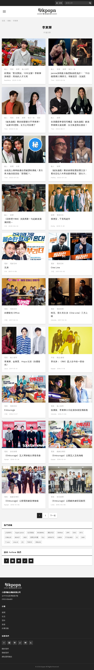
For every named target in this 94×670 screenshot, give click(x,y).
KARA (60, 537)
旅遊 (3, 624)
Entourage (9, 410)
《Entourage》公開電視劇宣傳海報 (21, 500)
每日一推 (72, 69)
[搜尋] (90, 3)
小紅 (52, 271)
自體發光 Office (12, 312)
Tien (52, 80)
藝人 (6, 69)
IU (77, 537)
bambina (7, 80)
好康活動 (5, 628)
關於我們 (5, 649)
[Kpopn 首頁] (47, 11)
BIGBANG (40, 532)
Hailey (53, 177)
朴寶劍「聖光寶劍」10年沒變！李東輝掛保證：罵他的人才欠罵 (22, 75)
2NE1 (25, 537)
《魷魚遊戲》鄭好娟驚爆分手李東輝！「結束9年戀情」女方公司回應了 (22, 123)
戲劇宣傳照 (61, 451)
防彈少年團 (34, 537)
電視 (12, 69)
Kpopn (53, 368)
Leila (52, 505)
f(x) (43, 537)
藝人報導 (25, 69)
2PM (67, 532)
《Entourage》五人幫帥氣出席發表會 (22, 455)
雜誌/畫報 (60, 357)
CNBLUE (8, 537)
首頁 (3, 21)
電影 (39, 118)
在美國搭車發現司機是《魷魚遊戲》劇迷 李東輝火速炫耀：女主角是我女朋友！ (70, 123)
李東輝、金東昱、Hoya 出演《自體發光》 (22, 363)
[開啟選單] (4, 11)
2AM (83, 537)
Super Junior (19, 532)
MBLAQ (38, 542)
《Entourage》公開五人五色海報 (67, 455)
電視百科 (60, 215)
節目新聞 (13, 451)
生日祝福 (31, 532)
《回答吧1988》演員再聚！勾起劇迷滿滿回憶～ (23, 220)
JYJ (23, 542)
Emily (53, 226)
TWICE (29, 542)
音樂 (58, 69)
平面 (52, 357)
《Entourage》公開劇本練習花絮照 (68, 500)
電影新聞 (60, 309)
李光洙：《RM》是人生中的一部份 (67, 361)
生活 (3, 616)
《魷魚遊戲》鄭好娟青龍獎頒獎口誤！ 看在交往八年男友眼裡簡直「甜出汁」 (69, 172)
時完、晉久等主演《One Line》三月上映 (69, 314)
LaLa (6, 368)
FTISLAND (68, 537)
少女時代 (8, 532)
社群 (17, 166)
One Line (55, 267)
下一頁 (53, 515)
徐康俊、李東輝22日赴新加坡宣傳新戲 (69, 410)
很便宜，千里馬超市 (60, 218)
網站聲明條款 (7, 657)
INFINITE (51, 537)
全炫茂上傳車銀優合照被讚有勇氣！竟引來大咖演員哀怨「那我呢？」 (23, 172)
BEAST (17, 537)
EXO (74, 532)
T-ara (7, 542)
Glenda (53, 320)
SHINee (60, 532)
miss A (15, 542)
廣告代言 (51, 532)
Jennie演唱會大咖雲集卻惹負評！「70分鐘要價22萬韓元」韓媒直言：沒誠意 (70, 75)
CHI (5, 226)
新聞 (17, 69)
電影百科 (13, 263)
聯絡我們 (5, 653)
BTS (81, 532)
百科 (3, 620)
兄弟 (6, 267)
